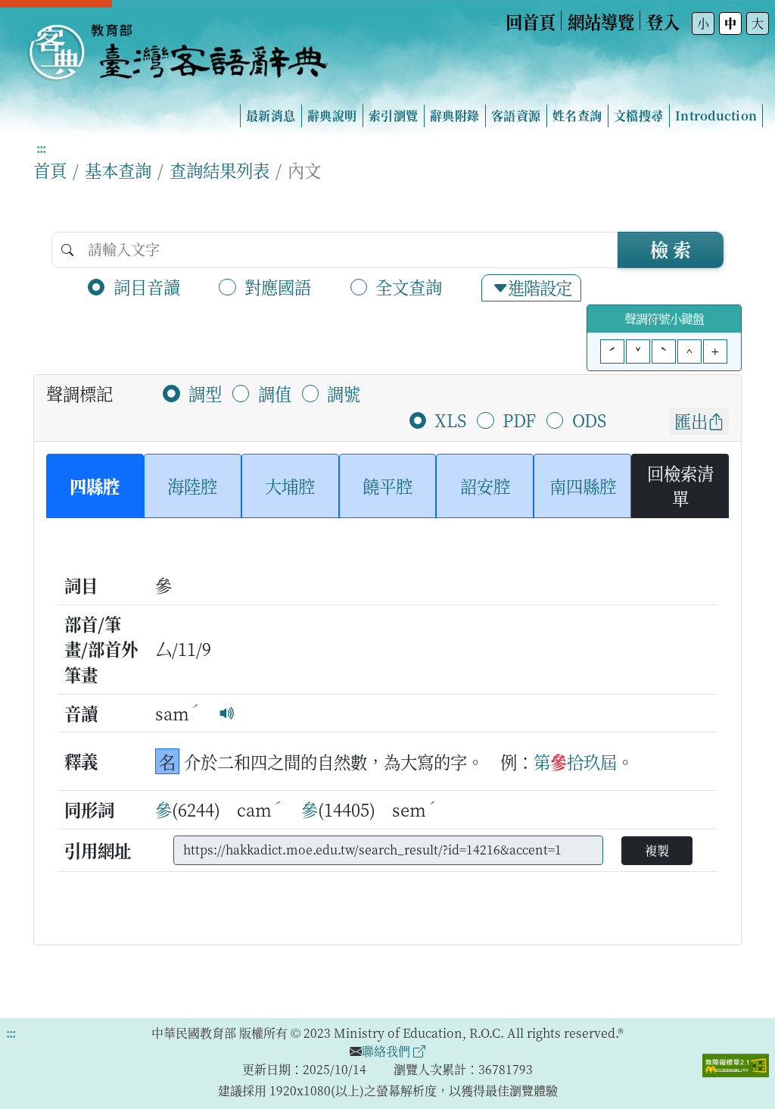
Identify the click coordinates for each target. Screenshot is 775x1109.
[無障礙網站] (735, 1063)
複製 (657, 850)
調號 (343, 393)
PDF (519, 420)
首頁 (50, 170)
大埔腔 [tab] (290, 485)
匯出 (691, 420)
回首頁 (531, 21)
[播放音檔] (227, 713)
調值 (274, 393)
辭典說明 (331, 115)
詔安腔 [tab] (485, 485)
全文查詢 (408, 286)
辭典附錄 (454, 115)
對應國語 (277, 286)
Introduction (716, 115)
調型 (205, 393)
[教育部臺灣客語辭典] (177, 46)
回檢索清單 (680, 486)
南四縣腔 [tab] (582, 485)
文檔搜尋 (638, 115)
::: (495, 21)
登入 (663, 21)
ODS (589, 420)
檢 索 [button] (670, 249)
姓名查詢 (577, 115)
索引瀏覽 (393, 115)
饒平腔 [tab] (387, 485)
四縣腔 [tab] (95, 485)
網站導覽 (601, 21)
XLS (450, 420)
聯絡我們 (387, 1051)
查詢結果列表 (219, 170)
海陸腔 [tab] (192, 485)
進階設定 (539, 287)
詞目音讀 (147, 286)
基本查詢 (118, 170)
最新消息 (270, 115)
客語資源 (515, 115)
